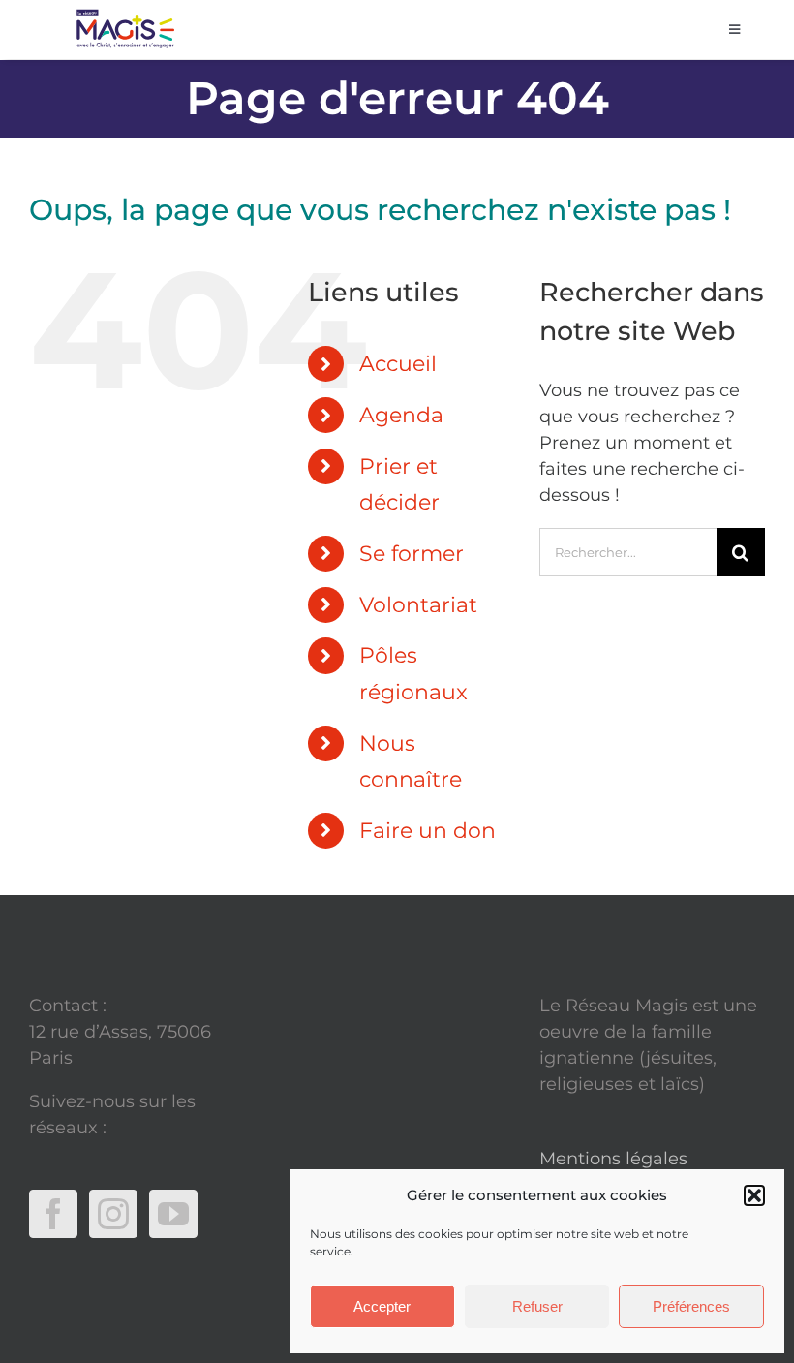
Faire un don (427, 831)
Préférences (691, 1306)
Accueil (398, 364)
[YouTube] (173, 1214)
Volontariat (418, 605)
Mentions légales (613, 1158)
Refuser (537, 1306)
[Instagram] (113, 1214)
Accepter (382, 1306)
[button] (754, 1195)
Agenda (401, 415)
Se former (411, 554)
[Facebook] (53, 1214)
